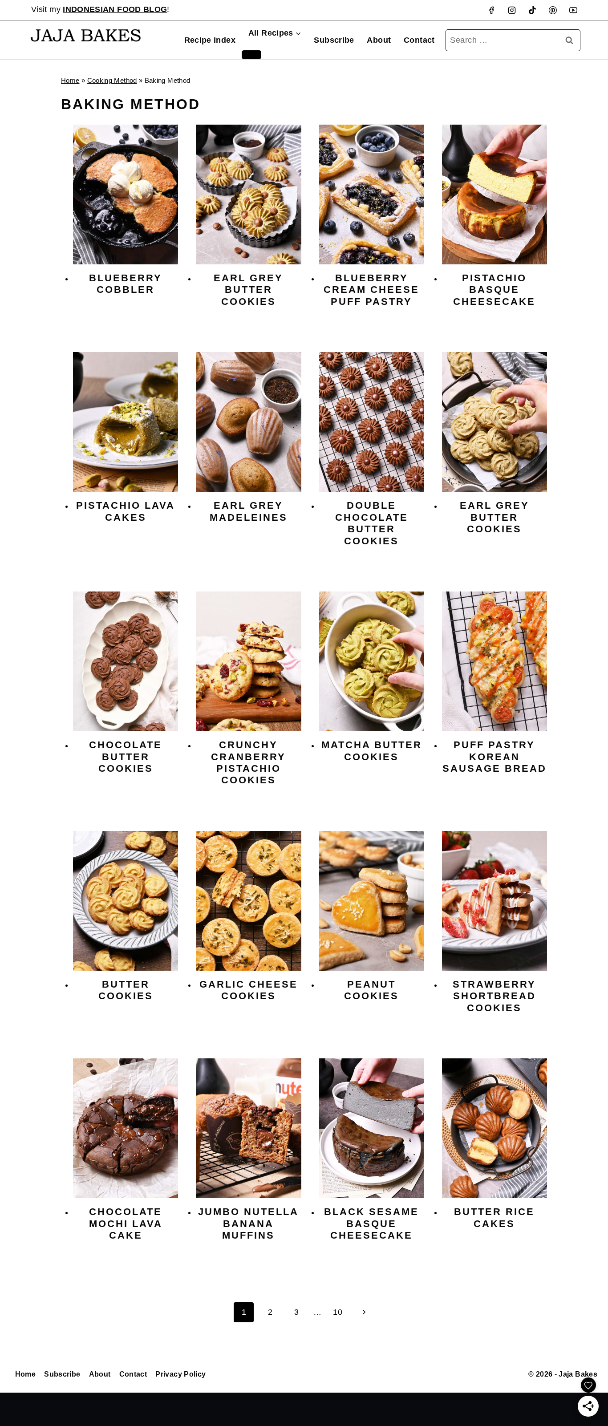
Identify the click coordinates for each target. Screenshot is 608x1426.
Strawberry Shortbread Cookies (494, 996)
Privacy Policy (180, 1374)
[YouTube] (573, 10)
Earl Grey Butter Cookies (248, 289)
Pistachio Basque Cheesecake (494, 289)
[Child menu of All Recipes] (251, 54)
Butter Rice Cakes (494, 1217)
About (379, 40)
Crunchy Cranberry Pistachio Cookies (248, 762)
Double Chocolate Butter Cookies (371, 523)
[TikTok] (532, 10)
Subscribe (334, 40)
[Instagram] (512, 10)
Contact (419, 40)
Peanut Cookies (371, 990)
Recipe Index (209, 40)
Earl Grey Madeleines (249, 511)
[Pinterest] (553, 10)
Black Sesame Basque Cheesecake (371, 1223)
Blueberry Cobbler (125, 283)
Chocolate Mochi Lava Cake (125, 1223)
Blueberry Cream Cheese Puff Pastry (371, 289)
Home (70, 80)
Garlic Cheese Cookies (248, 990)
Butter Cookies (125, 990)
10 (337, 1312)
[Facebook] (491, 10)
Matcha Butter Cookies (371, 750)
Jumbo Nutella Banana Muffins (248, 1223)
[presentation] (125, 194)
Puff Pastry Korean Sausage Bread (494, 756)
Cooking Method (112, 80)
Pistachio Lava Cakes (125, 511)
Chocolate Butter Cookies (125, 756)
